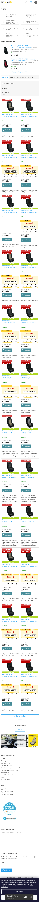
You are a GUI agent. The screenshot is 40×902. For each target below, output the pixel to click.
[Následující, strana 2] (19, 715)
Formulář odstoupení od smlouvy (10, 763)
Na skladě (8, 83)
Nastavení (19, 891)
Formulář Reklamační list (7, 768)
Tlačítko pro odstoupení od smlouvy (11, 826)
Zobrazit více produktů (18, 72)
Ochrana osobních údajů (13, 871)
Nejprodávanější (21, 77)
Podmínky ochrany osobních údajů (10, 761)
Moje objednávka (5, 773)
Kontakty (3, 754)
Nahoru (20, 723)
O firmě (3, 752)
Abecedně (31, 77)
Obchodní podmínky (6, 759)
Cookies (3, 770)
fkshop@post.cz (8, 782)
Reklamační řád (5, 766)
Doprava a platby (5, 756)
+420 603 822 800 (8, 785)
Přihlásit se (6, 863)
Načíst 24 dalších (19, 710)
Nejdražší (12, 77)
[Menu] (36, 2)
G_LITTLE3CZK (10, 170)
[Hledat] (26, 2)
